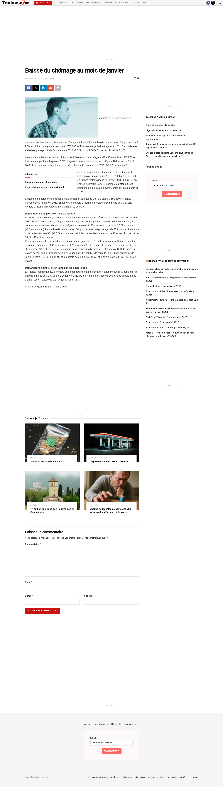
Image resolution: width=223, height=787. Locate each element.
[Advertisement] (111, 31)
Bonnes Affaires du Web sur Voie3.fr (169, 260)
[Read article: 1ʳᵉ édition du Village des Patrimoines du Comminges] (52, 490)
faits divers (35, 458)
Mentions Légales (156, 777)
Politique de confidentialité (133, 777)
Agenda (33, 505)
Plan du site (193, 777)
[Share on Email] (50, 88)
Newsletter (44, 3)
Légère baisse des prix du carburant (44, 187)
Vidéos (146, 3)
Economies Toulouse (99, 458)
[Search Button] (220, 2)
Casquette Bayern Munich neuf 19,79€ (164, 286)
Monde (80, 3)
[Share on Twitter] (35, 88)
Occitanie (96, 3)
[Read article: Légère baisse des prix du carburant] (111, 442)
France (87, 3)
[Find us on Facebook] (208, 2)
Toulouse (135, 3)
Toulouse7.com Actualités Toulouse (103, 777)
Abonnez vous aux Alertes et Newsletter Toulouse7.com (111, 724)
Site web (88, 596)
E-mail (29, 595)
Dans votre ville (121, 3)
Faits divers (108, 3)
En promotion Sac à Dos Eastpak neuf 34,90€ (167, 327)
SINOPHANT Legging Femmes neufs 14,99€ (167, 317)
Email (154, 180)
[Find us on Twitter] (213, 2)
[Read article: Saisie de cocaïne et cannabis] (52, 442)
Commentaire (33, 544)
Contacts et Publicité (176, 777)
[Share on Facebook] (28, 88)
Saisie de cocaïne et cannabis (41, 182)
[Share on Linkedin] (43, 88)
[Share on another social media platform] (58, 88)
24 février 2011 (31, 78)
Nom (28, 582)
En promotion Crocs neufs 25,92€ (162, 322)
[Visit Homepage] (15, 2)
